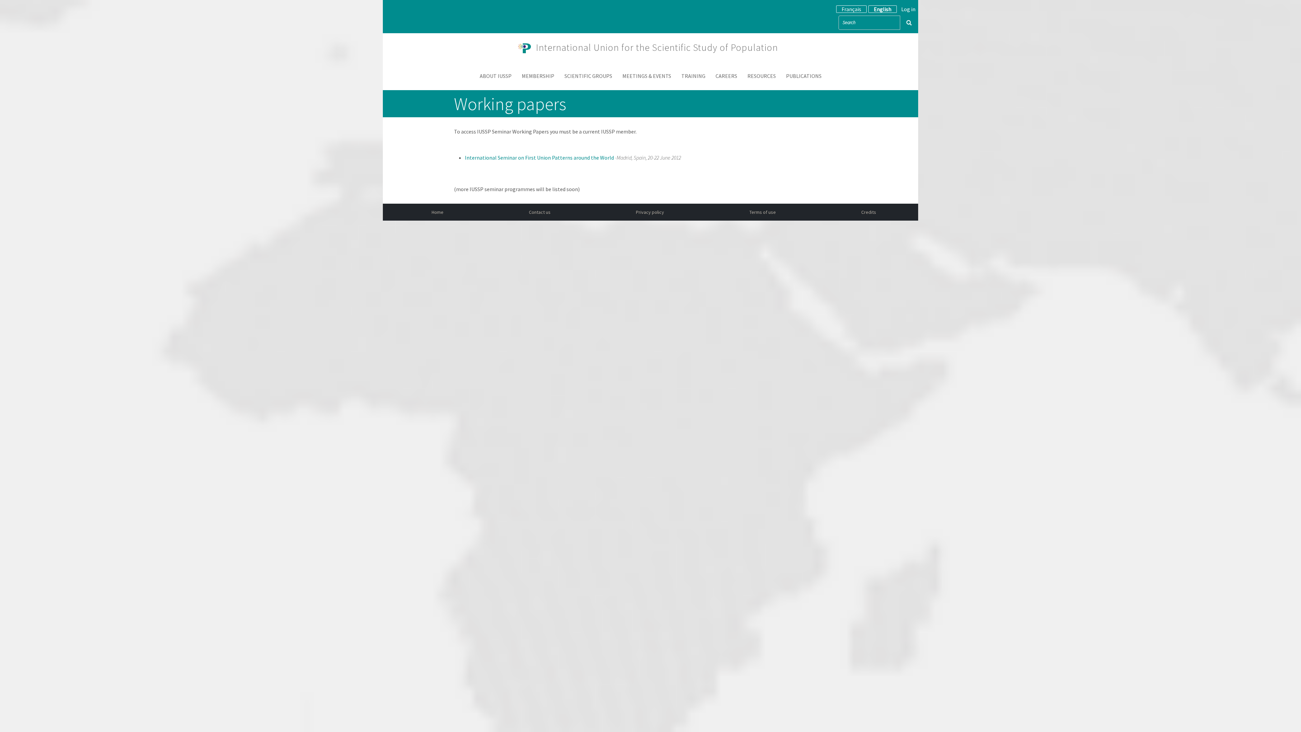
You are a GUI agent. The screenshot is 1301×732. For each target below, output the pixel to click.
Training (693, 76)
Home (437, 212)
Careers (726, 76)
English (882, 9)
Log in (908, 9)
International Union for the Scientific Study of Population (657, 47)
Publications (804, 76)
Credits (868, 212)
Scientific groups (588, 76)
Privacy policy (650, 212)
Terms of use (762, 212)
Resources (761, 76)
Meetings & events (646, 76)
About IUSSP (496, 76)
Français (851, 9)
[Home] (527, 47)
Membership (538, 76)
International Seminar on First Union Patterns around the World (540, 157)
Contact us (540, 212)
